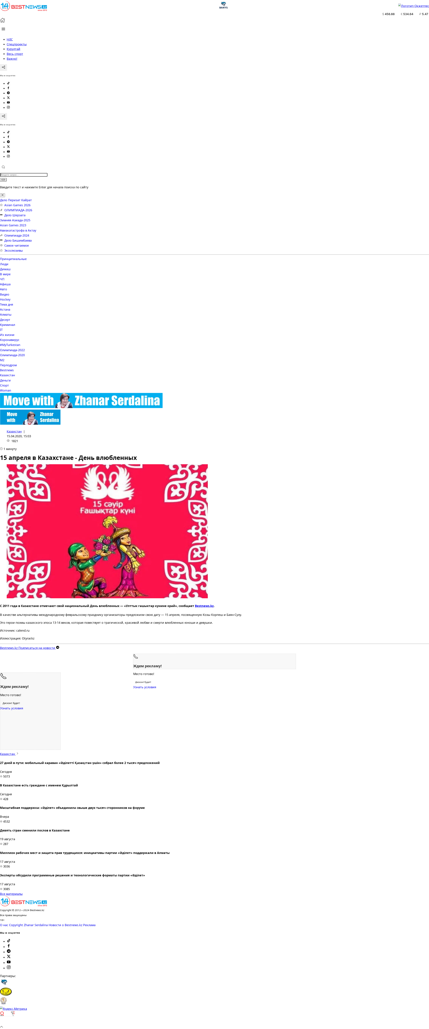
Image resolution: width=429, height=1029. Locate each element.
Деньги (5, 380)
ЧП (2, 279)
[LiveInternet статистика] (7, 1022)
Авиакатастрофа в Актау (18, 230)
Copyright (16, 925)
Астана (5, 309)
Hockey (5, 299)
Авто (3, 289)
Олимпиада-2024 (16, 235)
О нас (4, 925)
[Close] (2, 195)
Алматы (5, 314)
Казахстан (7, 375)
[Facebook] (8, 88)
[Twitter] (8, 98)
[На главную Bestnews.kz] (23, 905)
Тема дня (6, 304)
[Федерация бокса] (3, 1004)
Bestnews (7, 370)
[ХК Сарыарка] (6, 994)
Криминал (7, 325)
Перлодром (8, 365)
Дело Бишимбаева (18, 240)
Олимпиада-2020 (12, 355)
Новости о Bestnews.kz (65, 925)
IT (1, 330)
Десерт (5, 320)
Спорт (4, 385)
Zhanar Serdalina (36, 925)
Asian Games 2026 (17, 205)
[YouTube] (8, 103)
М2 (2, 360)
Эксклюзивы (13, 250)
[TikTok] (8, 83)
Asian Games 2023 (13, 225)
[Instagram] (8, 107)
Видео (4, 294)
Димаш (5, 269)
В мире (5, 274)
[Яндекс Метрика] (13, 1009)
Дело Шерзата (14, 215)
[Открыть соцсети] (3, 67)
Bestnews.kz (204, 606)
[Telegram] (8, 93)
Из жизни (7, 335)
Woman (5, 390)
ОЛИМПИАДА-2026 (18, 210)
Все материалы (11, 894)
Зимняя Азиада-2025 (15, 220)
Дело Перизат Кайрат (16, 200)
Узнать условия (144, 687)
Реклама (89, 925)
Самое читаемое (16, 245)
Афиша (5, 284)
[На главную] (2, 21)
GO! (3, 179)
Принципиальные (13, 259)
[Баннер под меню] (81, 407)
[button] (3, 29)
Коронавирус (9, 340)
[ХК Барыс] (4, 985)
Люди (4, 264)
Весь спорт (15, 54)
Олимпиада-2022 (12, 350)
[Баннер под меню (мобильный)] (30, 424)
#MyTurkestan (10, 345)
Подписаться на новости (28, 648)
